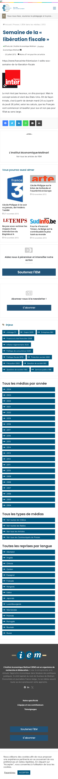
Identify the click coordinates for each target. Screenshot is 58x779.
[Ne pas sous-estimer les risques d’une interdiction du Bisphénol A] (15, 221)
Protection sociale (40, 357)
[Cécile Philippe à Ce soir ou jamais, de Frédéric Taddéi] (15, 188)
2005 (8, 499)
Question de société (36, 363)
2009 (8, 476)
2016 (8, 436)
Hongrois (10, 586)
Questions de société (16, 369)
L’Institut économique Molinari (29, 152)
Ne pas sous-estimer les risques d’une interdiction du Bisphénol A (14, 230)
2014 (8, 447)
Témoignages (30, 709)
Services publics (43, 369)
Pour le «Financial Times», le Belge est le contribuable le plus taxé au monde (41, 230)
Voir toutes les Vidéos (16, 520)
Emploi (29, 332)
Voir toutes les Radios (16, 526)
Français (10, 581)
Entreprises (47, 332)
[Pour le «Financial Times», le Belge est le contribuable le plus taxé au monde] (43, 221)
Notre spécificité (30, 700)
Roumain (10, 627)
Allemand (10, 552)
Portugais (10, 621)
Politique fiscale (15, 357)
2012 (43, 24)
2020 (8, 412)
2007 (8, 488)
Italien (9, 592)
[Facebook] (25, 687)
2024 (8, 389)
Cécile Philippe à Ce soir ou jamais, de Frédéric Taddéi (14, 207)
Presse (16, 24)
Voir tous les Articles (15, 531)
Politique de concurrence (18, 351)
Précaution (13, 363)
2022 (8, 401)
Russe (9, 633)
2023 (8, 395)
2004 (8, 505)
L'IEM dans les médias (30, 24)
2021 (8, 407)
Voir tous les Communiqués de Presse (23, 537)
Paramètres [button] (9, 772)
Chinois (9, 563)
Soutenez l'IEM (29, 729)
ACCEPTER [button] (24, 772)
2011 (8, 465)
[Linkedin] (29, 687)
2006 (8, 494)
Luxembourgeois (13, 604)
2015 (8, 441)
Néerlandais (11, 610)
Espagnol (10, 575)
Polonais (10, 615)
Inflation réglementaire (17, 345)
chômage (11, 332)
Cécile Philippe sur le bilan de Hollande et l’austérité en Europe (41, 188)
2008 (8, 482)
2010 (8, 470)
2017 (8, 430)
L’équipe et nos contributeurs (30, 705)
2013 (8, 453)
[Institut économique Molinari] (13, 8)
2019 (8, 418)
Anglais (9, 557)
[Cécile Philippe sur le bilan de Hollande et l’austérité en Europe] (43, 179)
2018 (8, 424)
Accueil (8, 24)
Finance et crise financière (19, 338)
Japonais (10, 598)
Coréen (9, 569)
